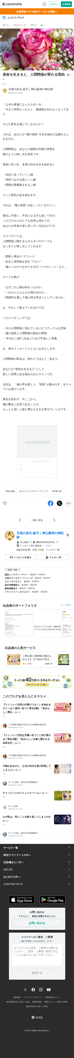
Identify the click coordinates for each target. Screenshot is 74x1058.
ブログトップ (19, 24)
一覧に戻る (37, 520)
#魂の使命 (10, 490)
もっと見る (66, 604)
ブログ (33, 24)
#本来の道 (57, 490)
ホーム (6, 24)
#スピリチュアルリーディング (34, 490)
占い (42, 24)
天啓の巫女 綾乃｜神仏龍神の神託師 (40, 535)
